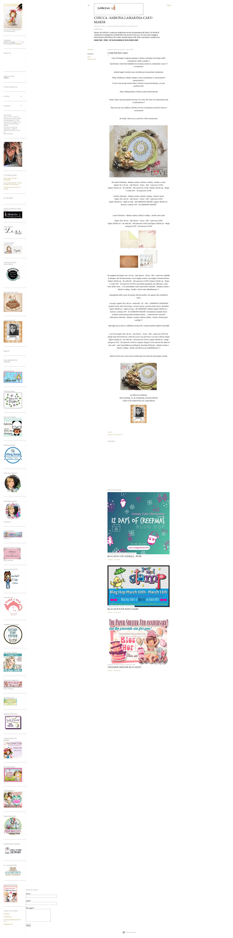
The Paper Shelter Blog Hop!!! (124, 667)
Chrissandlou (8, 917)
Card (88, 57)
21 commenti (117, 670)
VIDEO (106, 40)
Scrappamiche (8, 924)
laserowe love (91, 59)
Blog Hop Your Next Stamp (122, 609)
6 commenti (117, 559)
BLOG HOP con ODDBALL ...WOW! (124, 556)
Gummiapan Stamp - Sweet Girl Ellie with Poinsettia (12, 183)
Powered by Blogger (131, 932)
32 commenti (117, 612)
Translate (18, 44)
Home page (98, 40)
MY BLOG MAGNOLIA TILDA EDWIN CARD (123, 40)
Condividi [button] (90, 49)
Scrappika (7, 914)
